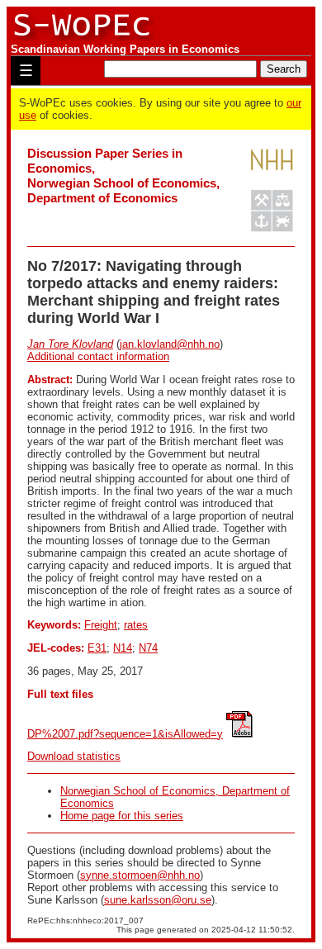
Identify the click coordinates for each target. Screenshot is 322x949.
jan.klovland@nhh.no (170, 344)
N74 (148, 648)
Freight (100, 625)
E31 (97, 648)
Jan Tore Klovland (70, 344)
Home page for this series (121, 815)
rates (136, 625)
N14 (122, 648)
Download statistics (74, 756)
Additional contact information (98, 356)
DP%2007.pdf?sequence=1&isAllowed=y (125, 734)
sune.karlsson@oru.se (157, 900)
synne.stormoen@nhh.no (140, 875)
